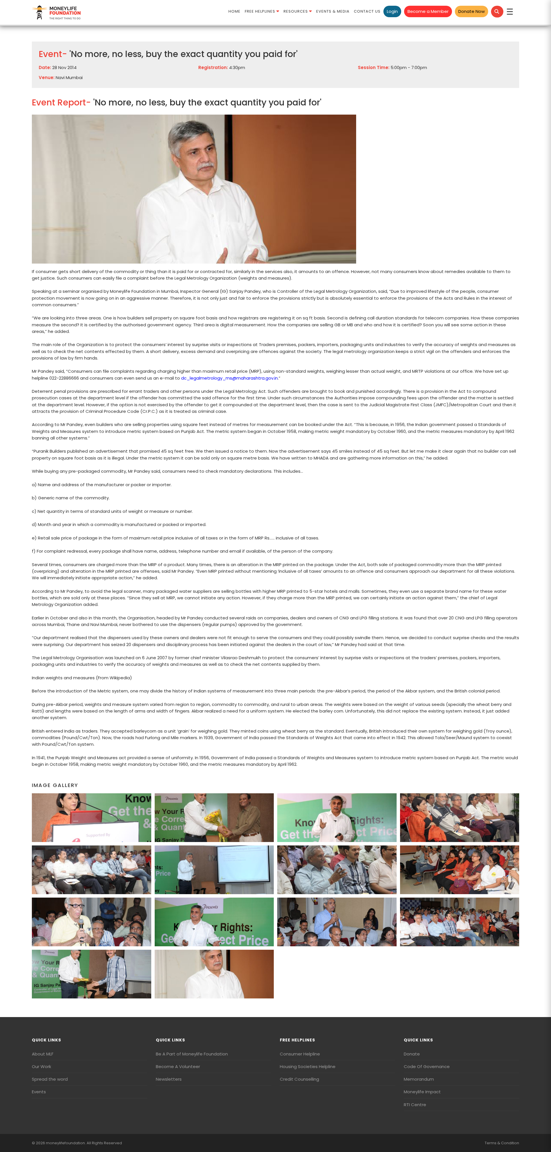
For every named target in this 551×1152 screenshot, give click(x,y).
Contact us (367, 11)
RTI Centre (415, 1105)
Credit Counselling (299, 1079)
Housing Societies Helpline (307, 1066)
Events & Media (333, 11)
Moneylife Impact (422, 1092)
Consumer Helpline (300, 1054)
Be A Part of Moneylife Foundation (192, 1054)
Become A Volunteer (178, 1066)
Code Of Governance (427, 1066)
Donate (412, 1054)
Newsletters (169, 1079)
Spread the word (50, 1079)
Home (234, 11)
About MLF (42, 1054)
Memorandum (419, 1079)
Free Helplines (260, 11)
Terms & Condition (502, 1143)
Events (39, 1092)
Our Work (41, 1066)
